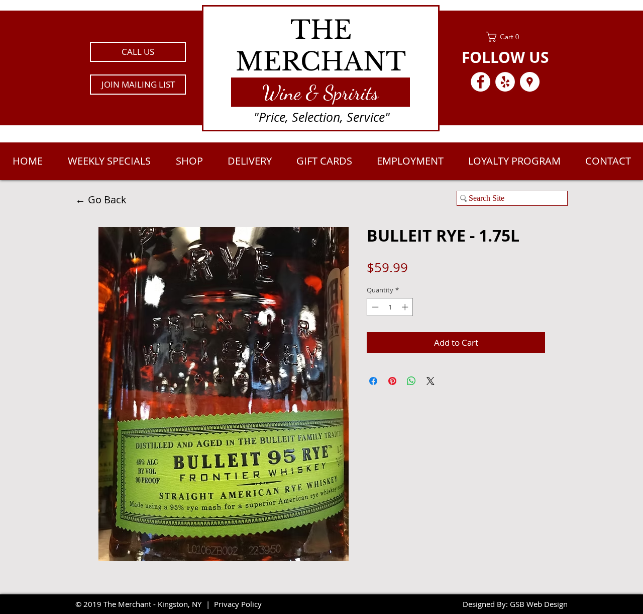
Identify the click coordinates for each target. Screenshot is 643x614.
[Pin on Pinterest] (392, 381)
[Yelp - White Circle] (505, 82)
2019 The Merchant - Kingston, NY (142, 604)
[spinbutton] (390, 307)
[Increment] (406, 307)
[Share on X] (430, 381)
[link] (505, 37)
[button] (138, 84)
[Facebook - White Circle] (480, 82)
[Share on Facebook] (373, 381)
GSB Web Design (539, 604)
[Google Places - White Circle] (530, 82)
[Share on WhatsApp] (411, 381)
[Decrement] (374, 307)
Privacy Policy (238, 604)
